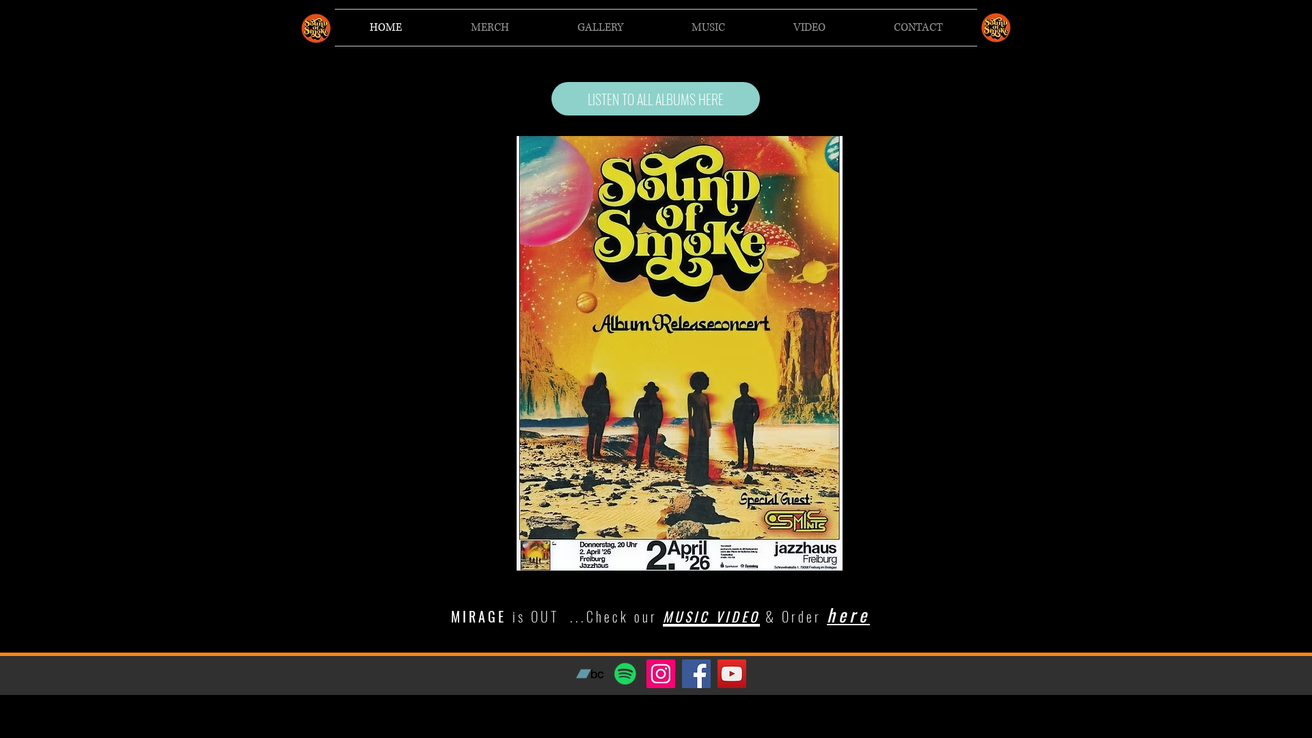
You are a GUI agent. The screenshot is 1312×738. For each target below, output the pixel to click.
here (848, 614)
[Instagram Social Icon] (660, 673)
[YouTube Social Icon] (732, 673)
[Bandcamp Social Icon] (589, 673)
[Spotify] (625, 673)
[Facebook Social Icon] (696, 673)
